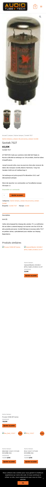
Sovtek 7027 (13, 205)
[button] (40, 17)
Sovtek (27, 205)
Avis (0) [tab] (4, 219)
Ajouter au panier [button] (9, 425)
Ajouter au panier (17, 195)
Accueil (4, 135)
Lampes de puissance (20, 139)
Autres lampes (18, 135)
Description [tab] (6, 215)
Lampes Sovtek (33, 139)
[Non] (43, 478)
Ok (23, 483)
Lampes (10, 135)
